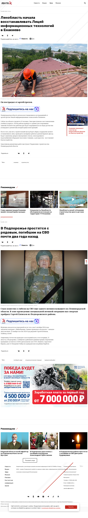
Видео (44, 3)
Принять (71, 507)
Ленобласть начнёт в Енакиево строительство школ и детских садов (71, 212)
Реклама (7, 477)
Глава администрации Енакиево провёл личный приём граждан (13, 211)
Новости (37, 3)
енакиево (16, 162)
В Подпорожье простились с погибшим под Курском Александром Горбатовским (41, 453)
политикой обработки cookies (51, 508)
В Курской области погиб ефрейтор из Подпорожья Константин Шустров (14, 453)
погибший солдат (18, 360)
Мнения (58, 3)
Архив (7, 486)
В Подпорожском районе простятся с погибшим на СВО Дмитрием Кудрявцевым (73, 453)
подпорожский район (50, 360)
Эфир (51, 3)
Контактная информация (9, 481)
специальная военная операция (33, 360)
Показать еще (30, 460)
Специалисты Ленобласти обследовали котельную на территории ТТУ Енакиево (41, 212)
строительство (25, 162)
